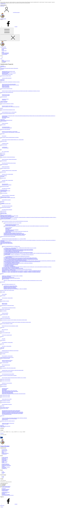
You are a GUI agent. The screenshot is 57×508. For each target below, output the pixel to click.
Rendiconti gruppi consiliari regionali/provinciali (6, 92)
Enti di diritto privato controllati (4, 186)
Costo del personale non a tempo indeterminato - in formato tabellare (11, 132)
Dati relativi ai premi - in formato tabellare (7, 174)
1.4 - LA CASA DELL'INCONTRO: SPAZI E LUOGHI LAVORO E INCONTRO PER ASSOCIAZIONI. (18, 252)
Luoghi (3, 476)
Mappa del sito (2, 505)
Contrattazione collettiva (5, 143)
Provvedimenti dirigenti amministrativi (5, 207)
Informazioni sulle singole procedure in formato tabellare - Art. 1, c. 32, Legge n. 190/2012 (14, 238)
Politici (3, 452)
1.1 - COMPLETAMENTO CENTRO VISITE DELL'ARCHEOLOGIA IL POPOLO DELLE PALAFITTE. (18, 250)
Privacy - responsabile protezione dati (5, 426)
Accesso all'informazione (5, 53)
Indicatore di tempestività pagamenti (5, 358)
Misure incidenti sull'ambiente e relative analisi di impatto (9, 390)
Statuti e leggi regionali (5, 73)
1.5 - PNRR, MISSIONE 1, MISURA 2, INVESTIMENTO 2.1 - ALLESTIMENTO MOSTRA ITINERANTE (19, 254)
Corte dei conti (2, 327)
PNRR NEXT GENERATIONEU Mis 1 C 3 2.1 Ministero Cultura (11, 246)
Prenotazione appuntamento (5, 489)
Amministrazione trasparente (6, 492)
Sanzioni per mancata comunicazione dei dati (6, 88)
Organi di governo (4, 449)
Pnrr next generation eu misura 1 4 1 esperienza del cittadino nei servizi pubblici (12, 268)
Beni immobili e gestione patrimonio (5, 309)
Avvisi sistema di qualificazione (9, 230)
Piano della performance (3, 160)
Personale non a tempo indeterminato (5, 129)
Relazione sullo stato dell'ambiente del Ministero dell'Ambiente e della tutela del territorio (13, 393)
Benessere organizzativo (3, 175)
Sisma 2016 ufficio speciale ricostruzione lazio (8, 277)
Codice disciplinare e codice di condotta (7, 74)
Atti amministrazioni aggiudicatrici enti (5, 241)
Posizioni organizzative (5, 123)
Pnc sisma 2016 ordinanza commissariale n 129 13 (8, 284)
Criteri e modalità (4, 294)
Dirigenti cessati (2, 119)
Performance (2, 155)
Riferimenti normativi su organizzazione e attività (8, 71)
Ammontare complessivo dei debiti (6, 361)
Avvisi (3, 473)
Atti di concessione (2, 295)
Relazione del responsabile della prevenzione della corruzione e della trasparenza (12, 412)
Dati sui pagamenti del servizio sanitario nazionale (6, 357)
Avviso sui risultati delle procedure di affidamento (11, 229)
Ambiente (3, 466)
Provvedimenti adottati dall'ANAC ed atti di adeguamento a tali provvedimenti (12, 413)
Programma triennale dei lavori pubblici (10, 225)
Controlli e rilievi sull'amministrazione (5, 318)
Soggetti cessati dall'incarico (5, 87)
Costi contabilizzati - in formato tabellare (7, 342)
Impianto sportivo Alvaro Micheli (6, 276)
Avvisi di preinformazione (8, 227)
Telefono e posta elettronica (4, 101)
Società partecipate (2, 181)
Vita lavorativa (4, 458)
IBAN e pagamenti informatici (4, 362)
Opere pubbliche (2, 366)
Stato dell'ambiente (4, 389)
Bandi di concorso (2, 154)
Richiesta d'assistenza (5, 490)
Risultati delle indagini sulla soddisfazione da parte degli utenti (10, 350)
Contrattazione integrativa (3, 144)
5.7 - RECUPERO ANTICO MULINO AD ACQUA (11, 264)
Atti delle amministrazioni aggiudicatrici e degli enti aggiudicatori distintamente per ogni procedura (15, 221)
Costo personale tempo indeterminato (7, 127)
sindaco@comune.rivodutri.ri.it (6, 486)
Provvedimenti (2, 201)
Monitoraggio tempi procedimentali (5, 196)
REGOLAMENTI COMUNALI (4, 407)
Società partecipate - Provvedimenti (6, 184)
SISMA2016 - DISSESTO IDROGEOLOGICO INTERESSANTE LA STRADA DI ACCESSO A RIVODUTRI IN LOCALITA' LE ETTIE (23, 280)
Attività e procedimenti (3, 191)
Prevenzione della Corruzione (4, 408)
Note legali (3, 493)
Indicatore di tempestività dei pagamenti (7, 360)
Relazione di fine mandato (5, 85)
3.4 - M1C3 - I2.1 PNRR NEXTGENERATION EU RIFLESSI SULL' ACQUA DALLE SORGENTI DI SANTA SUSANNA (21, 259)
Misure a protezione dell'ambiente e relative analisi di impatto (10, 391)
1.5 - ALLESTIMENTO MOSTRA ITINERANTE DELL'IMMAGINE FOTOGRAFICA (17, 256)
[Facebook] (2, 57)
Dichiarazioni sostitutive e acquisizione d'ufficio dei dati (7, 197)
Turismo (3, 461)
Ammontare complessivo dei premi (5, 168)
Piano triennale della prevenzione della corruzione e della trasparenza (11, 410)
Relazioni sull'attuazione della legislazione (7, 392)
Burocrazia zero (2, 79)
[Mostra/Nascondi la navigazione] (7, 31)
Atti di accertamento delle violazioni (6, 414)
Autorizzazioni (4, 467)
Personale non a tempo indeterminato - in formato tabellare (9, 131)
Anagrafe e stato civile (5, 457)
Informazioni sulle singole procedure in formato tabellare (7, 236)
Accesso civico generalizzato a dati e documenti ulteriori (9, 418)
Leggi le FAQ (4, 488)
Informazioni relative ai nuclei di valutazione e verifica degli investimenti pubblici (12, 370)
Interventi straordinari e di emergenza (5, 400)
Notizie (3, 471)
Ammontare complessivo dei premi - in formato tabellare (9, 170)
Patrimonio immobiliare (3, 310)
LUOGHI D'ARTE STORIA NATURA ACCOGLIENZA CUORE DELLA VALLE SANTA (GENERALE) (18, 249)
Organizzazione (2, 80)
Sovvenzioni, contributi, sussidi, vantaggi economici (7, 290)
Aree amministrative (4, 450)
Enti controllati (2, 176)
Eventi (3, 477)
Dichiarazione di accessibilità (6, 494)
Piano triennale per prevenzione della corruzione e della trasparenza (9, 68)
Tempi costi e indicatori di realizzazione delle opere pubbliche (8, 375)
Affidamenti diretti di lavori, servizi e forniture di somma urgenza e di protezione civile (16, 231)
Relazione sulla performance (4, 164)
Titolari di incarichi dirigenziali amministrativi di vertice (7, 109)
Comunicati (3, 472)
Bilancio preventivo (4, 303)
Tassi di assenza (2, 133)
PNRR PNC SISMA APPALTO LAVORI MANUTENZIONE (10, 267)
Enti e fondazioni (4, 451)
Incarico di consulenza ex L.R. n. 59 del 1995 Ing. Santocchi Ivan (10, 106)
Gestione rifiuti (2, 347)
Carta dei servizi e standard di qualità (5, 332)
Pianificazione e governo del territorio (5, 379)
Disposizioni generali (3, 66)
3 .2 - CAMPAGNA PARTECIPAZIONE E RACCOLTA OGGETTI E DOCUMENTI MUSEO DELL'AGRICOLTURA (20, 257)
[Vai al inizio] (0, 436)
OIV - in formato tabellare (5, 151)
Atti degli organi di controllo (5, 95)
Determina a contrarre (8, 228)
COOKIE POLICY (3, 3)
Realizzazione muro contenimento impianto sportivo (10, 286)
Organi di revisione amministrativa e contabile (6, 323)
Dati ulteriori (2, 425)
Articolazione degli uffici (3, 96)
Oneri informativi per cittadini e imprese (5, 75)
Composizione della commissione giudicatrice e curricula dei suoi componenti (14, 233)
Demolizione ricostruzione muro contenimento (10, 287)
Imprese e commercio (5, 459)
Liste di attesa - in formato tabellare (6, 346)
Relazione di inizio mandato (5, 86)
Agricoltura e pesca (4, 468)
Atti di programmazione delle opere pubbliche (6, 371)
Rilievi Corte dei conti (5, 329)
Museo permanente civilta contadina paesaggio (6, 243)
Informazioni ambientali (3, 384)
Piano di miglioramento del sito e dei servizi (7, 495)
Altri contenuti (2, 405)
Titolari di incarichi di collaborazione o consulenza (7, 103)
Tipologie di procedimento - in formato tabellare (8, 195)
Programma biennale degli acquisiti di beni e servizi (12, 224)
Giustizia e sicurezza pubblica (6, 464)
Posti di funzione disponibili (5, 117)
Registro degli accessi (5, 419)
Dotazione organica (2, 124)
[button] (4, 48)
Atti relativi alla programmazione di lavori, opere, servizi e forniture (12, 222)
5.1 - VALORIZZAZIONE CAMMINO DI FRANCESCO (12, 262)
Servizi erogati (4, 61)
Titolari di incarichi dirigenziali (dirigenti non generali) (7, 113)
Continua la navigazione (3, 5)
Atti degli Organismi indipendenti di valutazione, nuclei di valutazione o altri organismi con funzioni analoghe (16, 322)
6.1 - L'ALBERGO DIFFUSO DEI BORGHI (10, 248)
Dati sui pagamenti (2, 353)
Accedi (1, 58)
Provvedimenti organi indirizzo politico (5, 203)
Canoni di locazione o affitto (4, 314)
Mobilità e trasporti (4, 462)
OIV (1, 149)
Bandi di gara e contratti (3, 213)
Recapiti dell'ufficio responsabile (6, 199)
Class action (2, 336)
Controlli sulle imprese (3, 212)
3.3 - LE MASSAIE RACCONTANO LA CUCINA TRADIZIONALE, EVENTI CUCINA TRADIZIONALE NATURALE (21, 258)
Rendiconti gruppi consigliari (6, 94)
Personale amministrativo (5, 453)
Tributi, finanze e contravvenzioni (6, 465)
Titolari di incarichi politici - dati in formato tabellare (9, 84)
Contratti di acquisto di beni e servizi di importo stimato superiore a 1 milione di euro (15, 234)
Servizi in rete (2, 348)
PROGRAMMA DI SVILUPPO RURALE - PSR (7, 216)
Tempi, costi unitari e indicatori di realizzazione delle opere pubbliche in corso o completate (14, 377)
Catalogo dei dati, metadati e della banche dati (8, 423)
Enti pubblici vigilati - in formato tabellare (7, 180)
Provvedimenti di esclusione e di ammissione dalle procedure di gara (13, 232)
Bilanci (1, 299)
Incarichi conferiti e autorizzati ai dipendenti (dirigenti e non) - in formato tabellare (13, 139)
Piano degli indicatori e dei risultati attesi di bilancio (7, 305)
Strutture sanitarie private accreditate (5, 396)
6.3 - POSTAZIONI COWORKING (8, 265)
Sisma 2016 (1, 273)
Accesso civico (2, 415)
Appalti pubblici (4, 460)
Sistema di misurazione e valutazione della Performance (9, 159)
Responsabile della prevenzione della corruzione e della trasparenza (11, 411)
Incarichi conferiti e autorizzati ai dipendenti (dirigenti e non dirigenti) (9, 137)
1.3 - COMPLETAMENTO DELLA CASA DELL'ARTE (11, 251)
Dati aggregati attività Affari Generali (5, 190)
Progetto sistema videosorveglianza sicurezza (6, 242)
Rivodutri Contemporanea (5, 52)
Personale (1, 108)
